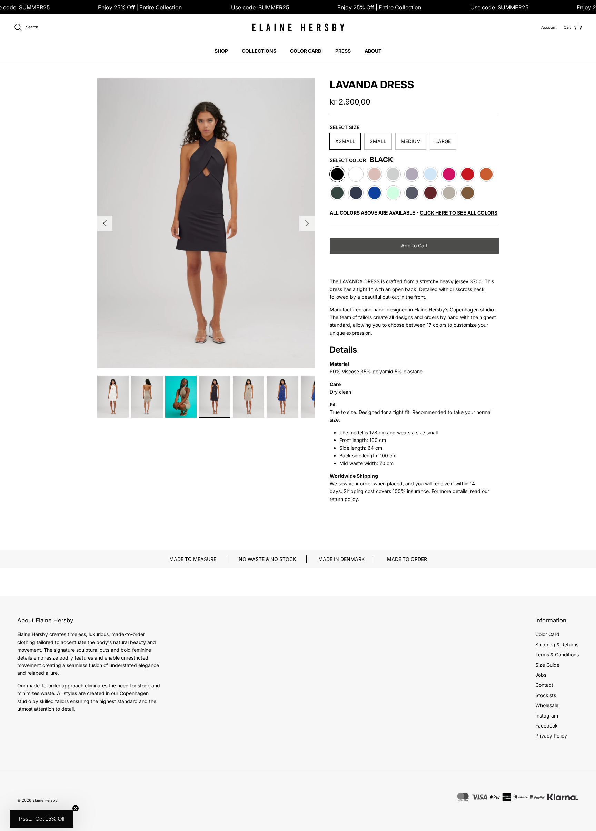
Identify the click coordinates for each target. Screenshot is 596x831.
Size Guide (547, 665)
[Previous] (104, 223)
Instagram (546, 716)
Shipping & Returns (556, 644)
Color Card (305, 51)
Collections (259, 51)
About (373, 51)
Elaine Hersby (44, 800)
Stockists (545, 695)
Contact (544, 685)
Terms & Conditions (557, 654)
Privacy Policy (551, 736)
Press (343, 51)
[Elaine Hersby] (298, 27)
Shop (221, 51)
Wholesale (546, 705)
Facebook (546, 726)
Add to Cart (414, 245)
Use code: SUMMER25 (260, 7)
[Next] (307, 223)
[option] (206, 223)
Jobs (540, 675)
